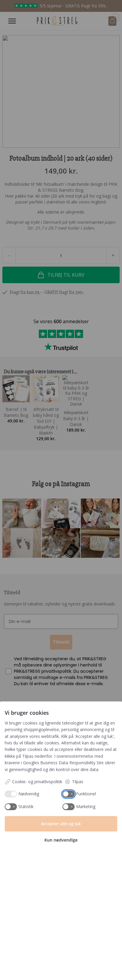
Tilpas (77, 781)
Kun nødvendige (61, 840)
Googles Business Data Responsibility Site (63, 762)
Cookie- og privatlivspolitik (37, 781)
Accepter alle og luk (61, 823)
